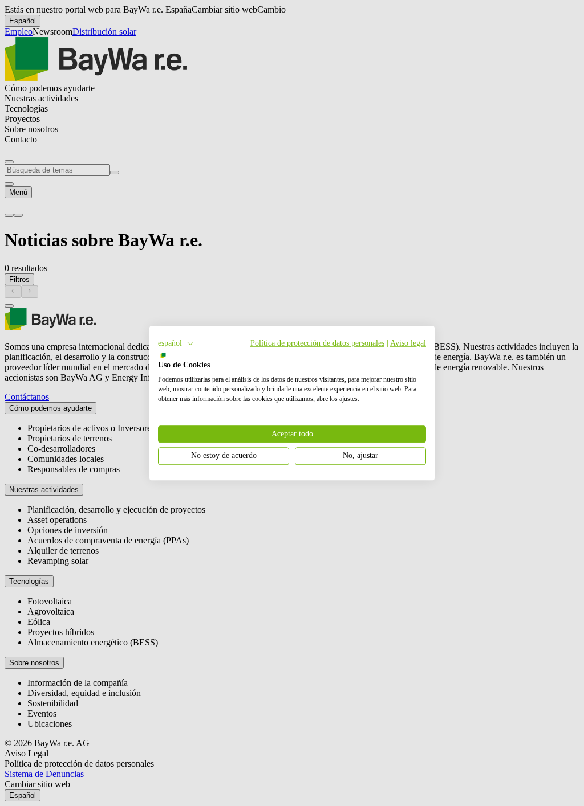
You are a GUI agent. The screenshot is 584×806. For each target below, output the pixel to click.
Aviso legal (408, 343)
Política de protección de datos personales (317, 343)
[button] (176, 343)
